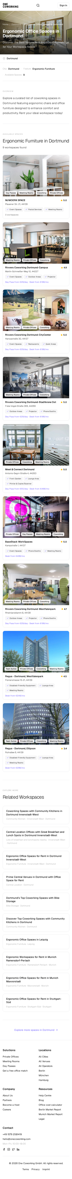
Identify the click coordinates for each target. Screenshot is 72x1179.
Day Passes (9, 1066)
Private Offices (11, 1056)
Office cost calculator (50, 1104)
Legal (42, 1118)
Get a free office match (15, 1070)
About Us (8, 1095)
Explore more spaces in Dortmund (36, 1030)
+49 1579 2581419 (12, 1134)
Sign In (63, 5)
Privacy (35, 1169)
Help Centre (45, 1095)
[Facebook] (4, 1149)
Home (5, 24)
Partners (7, 1100)
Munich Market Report (50, 1114)
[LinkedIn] (18, 1149)
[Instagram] (8, 1149)
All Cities (43, 1056)
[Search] (38, 5)
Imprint (46, 1169)
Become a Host (11, 1104)
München (44, 1075)
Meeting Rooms (11, 1061)
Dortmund (16, 24)
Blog (41, 1100)
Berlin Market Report (50, 1109)
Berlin (42, 1070)
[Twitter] (13, 1149)
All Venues (44, 1061)
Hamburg (43, 1080)
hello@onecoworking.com (16, 1138)
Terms (25, 1169)
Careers (7, 1109)
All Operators (45, 1066)
